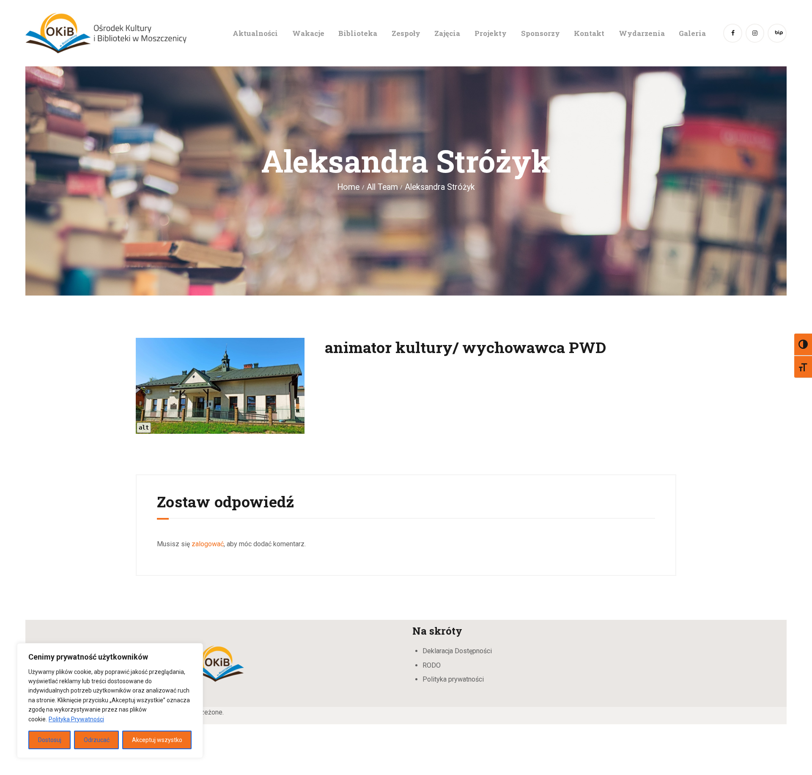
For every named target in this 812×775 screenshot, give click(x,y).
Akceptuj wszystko (157, 740)
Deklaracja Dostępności (457, 651)
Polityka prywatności (453, 679)
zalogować (208, 544)
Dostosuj (49, 740)
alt (144, 427)
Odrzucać (97, 740)
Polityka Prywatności (76, 719)
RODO (431, 665)
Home (348, 187)
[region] (110, 700)
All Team (382, 187)
